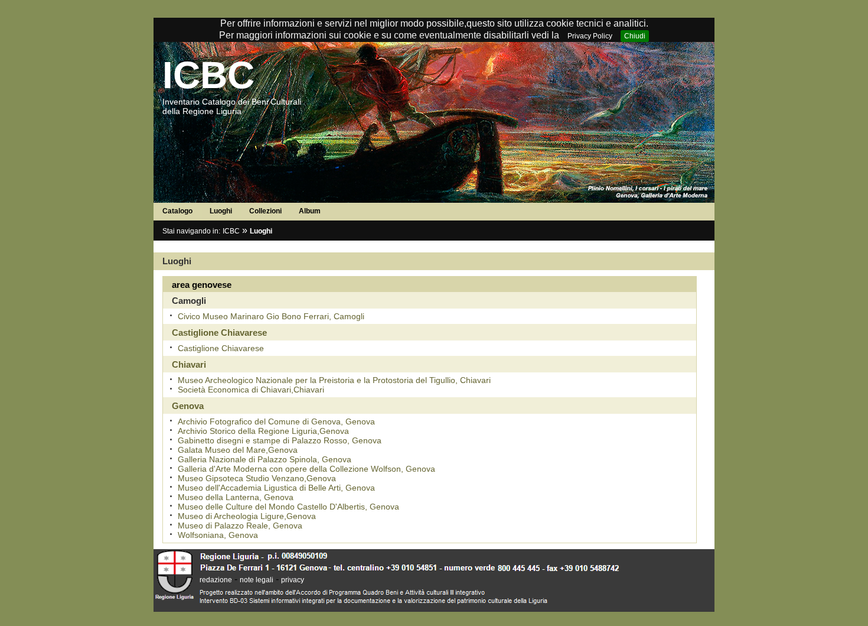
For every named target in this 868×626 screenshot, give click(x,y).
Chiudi (634, 36)
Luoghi (221, 211)
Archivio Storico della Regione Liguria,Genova (263, 431)
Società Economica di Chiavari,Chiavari (251, 389)
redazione (216, 580)
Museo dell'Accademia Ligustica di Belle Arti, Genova (276, 487)
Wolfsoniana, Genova (218, 535)
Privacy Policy (589, 36)
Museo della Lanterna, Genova (235, 497)
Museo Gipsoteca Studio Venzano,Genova (257, 478)
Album (310, 211)
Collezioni (265, 211)
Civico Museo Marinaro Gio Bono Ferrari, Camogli (271, 316)
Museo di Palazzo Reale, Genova (240, 525)
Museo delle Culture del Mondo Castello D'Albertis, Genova (288, 506)
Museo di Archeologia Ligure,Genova (247, 516)
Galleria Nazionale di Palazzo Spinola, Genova (264, 459)
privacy (292, 580)
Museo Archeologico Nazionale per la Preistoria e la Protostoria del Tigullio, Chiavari (334, 380)
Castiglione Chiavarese (221, 348)
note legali (256, 580)
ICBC (208, 75)
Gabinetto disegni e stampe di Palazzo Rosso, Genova (279, 440)
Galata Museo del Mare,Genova (238, 450)
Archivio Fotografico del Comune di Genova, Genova (276, 421)
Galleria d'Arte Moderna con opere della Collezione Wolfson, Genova (306, 468)
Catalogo (177, 211)
